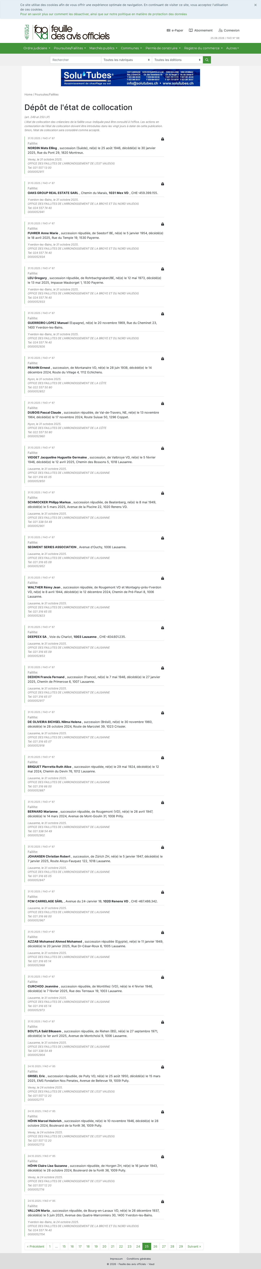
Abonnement (203, 30)
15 (64, 1246)
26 (155, 1246)
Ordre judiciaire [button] (36, 48)
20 (104, 1246)
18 (88, 1246)
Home (28, 94)
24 (138, 1246)
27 (164, 1246)
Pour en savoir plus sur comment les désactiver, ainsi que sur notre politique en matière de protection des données (103, 14)
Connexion (231, 30)
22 (121, 1246)
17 (80, 1246)
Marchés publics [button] (102, 48)
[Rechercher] (207, 59)
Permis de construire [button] (162, 48)
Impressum (116, 1258)
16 (72, 1246)
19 (96, 1246)
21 (112, 1246)
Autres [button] (231, 48)
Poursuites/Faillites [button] (68, 48)
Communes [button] (130, 48)
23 (129, 1246)
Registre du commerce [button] (202, 48)
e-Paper (177, 30)
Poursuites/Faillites (47, 94)
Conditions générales (139, 1258)
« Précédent (35, 1246)
